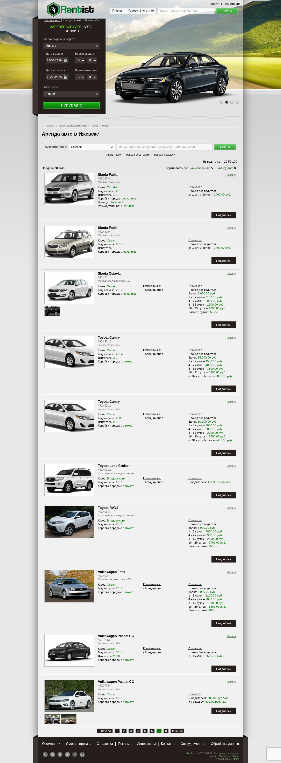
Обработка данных (225, 743)
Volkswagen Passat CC (116, 636)
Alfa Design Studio (228, 756)
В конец (177, 731)
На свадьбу (91, 20)
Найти (227, 11)
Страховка (105, 743)
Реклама (124, 743)
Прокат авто (113, 154)
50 (229, 161)
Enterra (235, 759)
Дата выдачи (54, 53)
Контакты (168, 743)
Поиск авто (71, 105)
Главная (117, 10)
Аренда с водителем (137, 154)
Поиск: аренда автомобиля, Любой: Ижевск (83, 125)
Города (133, 10)
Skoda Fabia (107, 174)
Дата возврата (55, 70)
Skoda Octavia (109, 273)
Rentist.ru (191, 753)
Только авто (52, 20)
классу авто (225, 168)
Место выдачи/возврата (59, 39)
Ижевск (231, 174)
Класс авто (50, 87)
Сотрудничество (193, 743)
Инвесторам (146, 743)
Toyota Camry (109, 337)
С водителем (72, 20)
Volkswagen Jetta (111, 572)
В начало (105, 731)
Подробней (223, 215)
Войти (215, 3)
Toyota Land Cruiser (114, 466)
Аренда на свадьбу (164, 154)
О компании (51, 743)
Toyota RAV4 (108, 508)
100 (234, 161)
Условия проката (78, 743)
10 (225, 161)
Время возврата (86, 70)
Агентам (148, 10)
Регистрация (232, 3)
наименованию (200, 168)
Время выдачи (85, 53)
